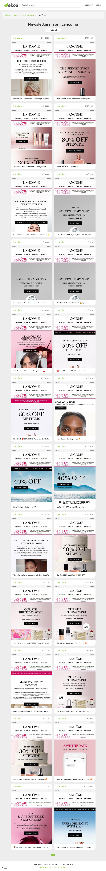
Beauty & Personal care (23, 15)
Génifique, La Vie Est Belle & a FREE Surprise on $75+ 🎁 (31, 302)
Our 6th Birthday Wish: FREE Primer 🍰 (72, 643)
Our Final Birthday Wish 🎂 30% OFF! (71, 575)
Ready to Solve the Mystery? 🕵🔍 (70, 302)
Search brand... (26, 9)
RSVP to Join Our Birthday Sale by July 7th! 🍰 (74, 779)
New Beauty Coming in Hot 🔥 (68, 439)
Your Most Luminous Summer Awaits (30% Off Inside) (75, 98)
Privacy (4, 868)
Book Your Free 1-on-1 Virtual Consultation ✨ (31, 234)
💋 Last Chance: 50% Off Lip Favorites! (72, 371)
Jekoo (7, 15)
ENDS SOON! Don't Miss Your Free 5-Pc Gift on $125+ (75, 847)
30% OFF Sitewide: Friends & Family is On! (29, 166)
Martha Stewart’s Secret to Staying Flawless (30, 711)
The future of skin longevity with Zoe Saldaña (31, 575)
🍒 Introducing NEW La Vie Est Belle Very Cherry (31, 847)
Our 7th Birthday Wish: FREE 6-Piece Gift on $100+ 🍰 (31, 643)
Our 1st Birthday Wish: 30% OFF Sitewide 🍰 (30, 779)
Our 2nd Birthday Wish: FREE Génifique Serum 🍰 (75, 711)
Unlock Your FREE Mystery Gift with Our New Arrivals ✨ (75, 234)
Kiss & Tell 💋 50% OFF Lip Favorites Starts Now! (31, 439)
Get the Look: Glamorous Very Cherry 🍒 (29, 371)
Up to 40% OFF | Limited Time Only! (70, 507)
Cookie (48, 867)
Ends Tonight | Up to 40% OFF (24, 507)
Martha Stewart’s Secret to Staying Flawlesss (31, 98)
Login (98, 4)
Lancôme (17, 38)
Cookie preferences (59, 867)
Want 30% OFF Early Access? (68, 166)
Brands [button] (88, 4)
